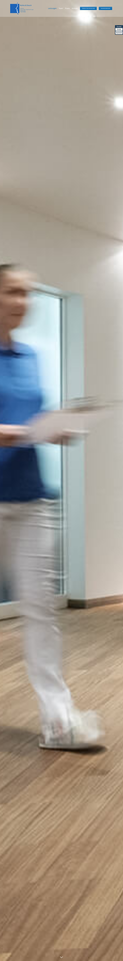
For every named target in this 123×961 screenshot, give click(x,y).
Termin (119, 29)
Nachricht (119, 32)
